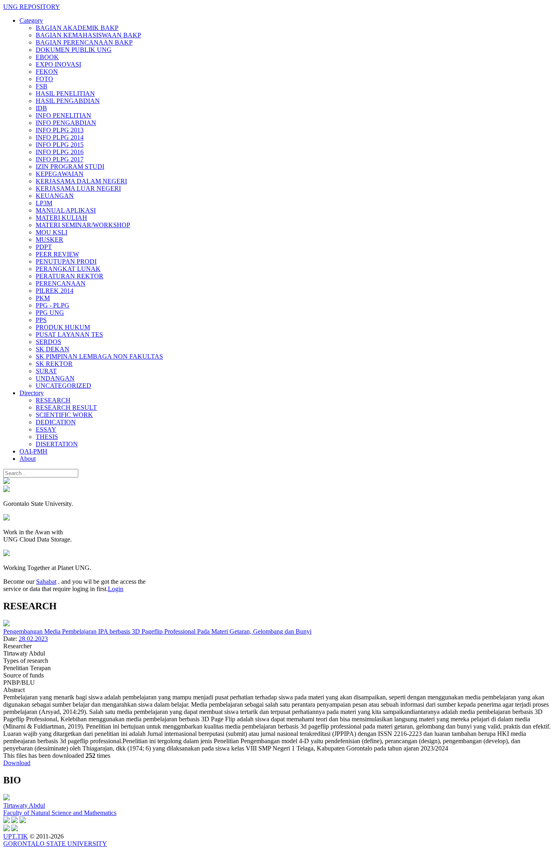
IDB (41, 108)
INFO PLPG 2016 (60, 151)
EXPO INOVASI (58, 64)
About (27, 458)
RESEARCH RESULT (66, 407)
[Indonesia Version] (6, 481)
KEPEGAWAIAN (60, 173)
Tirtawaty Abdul (24, 805)
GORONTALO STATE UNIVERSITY (55, 843)
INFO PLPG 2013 (60, 130)
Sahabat (46, 581)
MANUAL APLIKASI (66, 210)
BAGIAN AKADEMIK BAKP (77, 27)
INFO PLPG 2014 (60, 137)
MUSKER (49, 239)
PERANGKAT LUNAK (68, 268)
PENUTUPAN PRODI (66, 261)
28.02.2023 (33, 638)
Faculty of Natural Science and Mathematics (59, 812)
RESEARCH (53, 400)
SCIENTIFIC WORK (64, 414)
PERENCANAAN (61, 283)
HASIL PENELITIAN (65, 93)
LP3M (44, 203)
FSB (41, 86)
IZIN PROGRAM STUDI (70, 166)
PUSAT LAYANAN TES (69, 334)
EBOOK (47, 57)
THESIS (47, 436)
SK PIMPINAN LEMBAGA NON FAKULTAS (99, 356)
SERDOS (48, 341)
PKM (43, 298)
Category (31, 20)
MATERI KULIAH (61, 217)
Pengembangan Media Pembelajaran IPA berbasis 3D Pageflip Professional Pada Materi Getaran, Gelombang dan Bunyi (157, 631)
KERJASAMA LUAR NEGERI (78, 188)
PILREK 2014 (54, 290)
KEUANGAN (55, 195)
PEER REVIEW (57, 254)
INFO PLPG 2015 (60, 144)
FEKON (47, 71)
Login (115, 588)
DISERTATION (57, 444)
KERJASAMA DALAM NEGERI (81, 181)
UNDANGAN (55, 378)
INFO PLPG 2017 (60, 159)
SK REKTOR (54, 363)
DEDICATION (56, 422)
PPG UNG (50, 312)
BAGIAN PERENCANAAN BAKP (84, 42)
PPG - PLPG (52, 305)
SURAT (46, 371)
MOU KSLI (51, 232)
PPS (41, 319)
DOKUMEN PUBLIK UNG (74, 49)
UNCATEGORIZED (63, 385)
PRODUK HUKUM (63, 327)
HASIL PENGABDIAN (68, 100)
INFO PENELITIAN (63, 115)
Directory (31, 392)
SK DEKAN (52, 349)
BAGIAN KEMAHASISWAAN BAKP (88, 35)
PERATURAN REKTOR (69, 276)
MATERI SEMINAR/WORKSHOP (83, 224)
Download (16, 762)
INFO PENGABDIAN (66, 122)
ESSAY (46, 429)
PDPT (44, 246)
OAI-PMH (33, 451)
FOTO (44, 78)
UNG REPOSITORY (31, 6)
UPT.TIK (15, 836)
